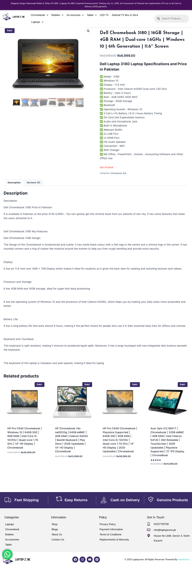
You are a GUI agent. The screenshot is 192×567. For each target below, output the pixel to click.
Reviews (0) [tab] (33, 182)
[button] (88, 31)
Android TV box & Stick (125, 15)
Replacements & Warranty (114, 539)
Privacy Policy (108, 524)
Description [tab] (14, 182)
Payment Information (111, 529)
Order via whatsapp (25, 471)
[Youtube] (90, 559)
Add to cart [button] (24, 454)
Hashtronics (184, 559)
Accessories (74, 15)
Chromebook (38, 15)
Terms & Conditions (111, 534)
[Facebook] (75, 559)
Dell (124, 173)
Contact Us (58, 539)
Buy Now (24, 462)
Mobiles (55, 15)
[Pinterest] (97, 559)
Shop (54, 524)
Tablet (90, 15)
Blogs (55, 529)
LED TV (104, 15)
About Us (57, 534)
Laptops (35, 22)
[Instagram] (83, 559)
